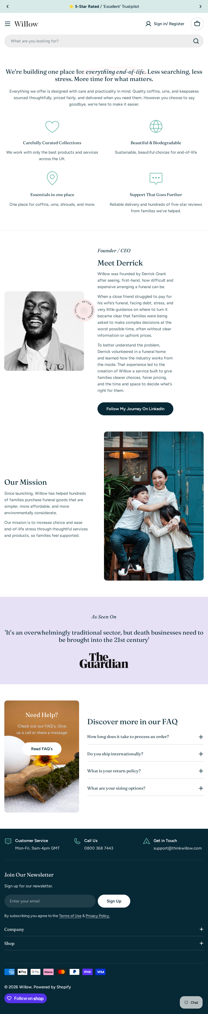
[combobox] (104, 41)
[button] (7, 6)
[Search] (196, 41)
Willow (25, 987)
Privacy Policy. (98, 916)
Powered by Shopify (52, 987)
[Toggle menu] (7, 24)
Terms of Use (70, 916)
